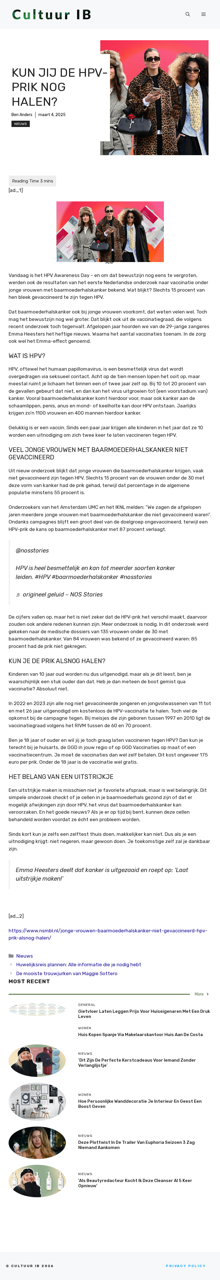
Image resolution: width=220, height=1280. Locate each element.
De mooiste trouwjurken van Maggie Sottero (66, 973)
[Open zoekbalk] (188, 14)
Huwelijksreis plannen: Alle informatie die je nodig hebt (78, 964)
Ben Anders (21, 114)
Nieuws (20, 124)
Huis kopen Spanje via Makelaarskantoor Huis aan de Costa (140, 1034)
